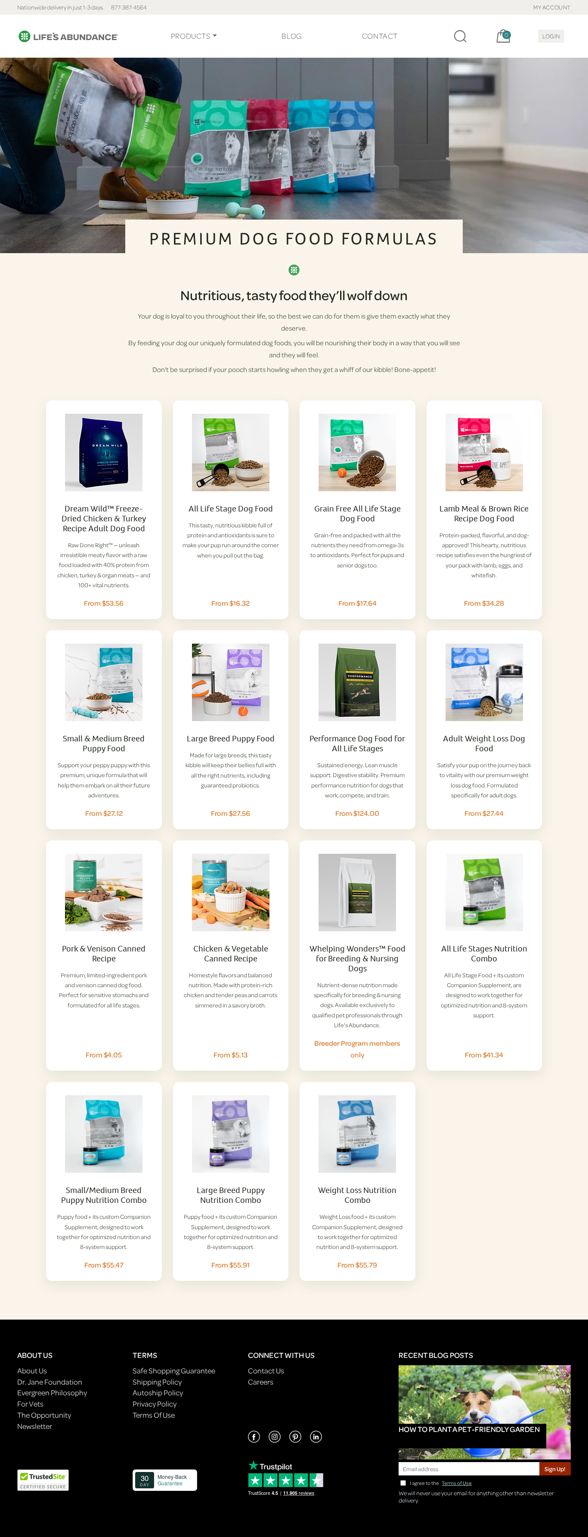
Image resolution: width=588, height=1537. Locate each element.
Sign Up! (555, 1469)
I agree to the (441, 1483)
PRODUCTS (191, 36)
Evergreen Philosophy (52, 1392)
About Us (32, 1370)
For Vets (30, 1403)
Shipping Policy (157, 1381)
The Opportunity (44, 1415)
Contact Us (266, 1370)
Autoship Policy (158, 1392)
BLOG (291, 36)
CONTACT (380, 36)
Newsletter (34, 1426)
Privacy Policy (154, 1403)
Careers (260, 1381)
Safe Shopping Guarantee (174, 1370)
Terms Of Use (154, 1415)
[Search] (460, 36)
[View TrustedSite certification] (43, 1479)
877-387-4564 (129, 7)
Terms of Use (457, 1483)
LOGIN (551, 36)
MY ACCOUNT (552, 7)
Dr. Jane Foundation (49, 1381)
